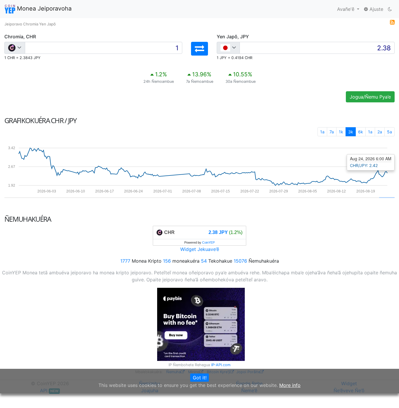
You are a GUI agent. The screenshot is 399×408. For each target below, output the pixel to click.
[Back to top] (386, 395)
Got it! (200, 378)
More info (290, 385)
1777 (125, 261)
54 (204, 261)
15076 (240, 261)
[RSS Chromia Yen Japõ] (392, 22)
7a (331, 131)
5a (389, 131)
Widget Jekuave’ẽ (199, 249)
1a (322, 131)
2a (379, 131)
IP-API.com (220, 365)
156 (167, 261)
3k (350, 131)
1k (341, 131)
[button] (199, 49)
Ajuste (375, 9)
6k (360, 131)
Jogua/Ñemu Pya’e (370, 97)
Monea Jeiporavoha (43, 8)
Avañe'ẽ (346, 9)
